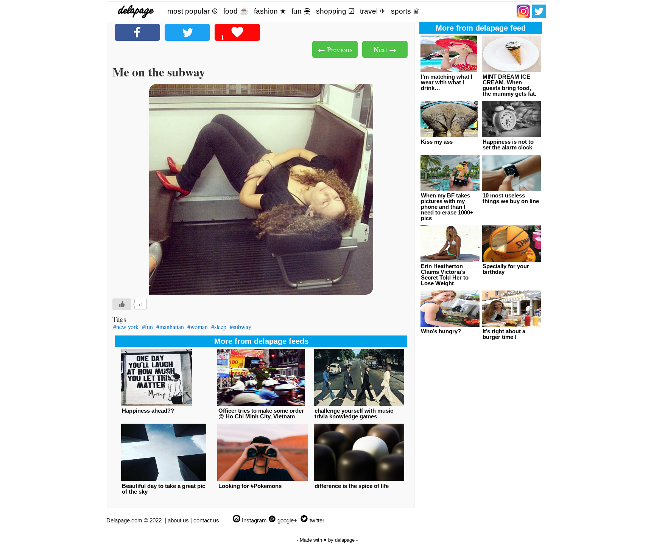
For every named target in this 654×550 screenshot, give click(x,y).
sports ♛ (405, 11)
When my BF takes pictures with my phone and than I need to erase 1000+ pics (447, 206)
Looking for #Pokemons (250, 486)
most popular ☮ (192, 11)
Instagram (254, 520)
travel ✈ (373, 11)
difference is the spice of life (352, 486)
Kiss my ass (437, 141)
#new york (126, 327)
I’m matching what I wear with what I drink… (446, 82)
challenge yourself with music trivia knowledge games (354, 413)
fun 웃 (301, 11)
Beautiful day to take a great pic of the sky (163, 489)
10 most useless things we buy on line (511, 198)
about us (178, 520)
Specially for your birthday (506, 269)
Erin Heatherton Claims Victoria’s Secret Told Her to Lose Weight (445, 274)
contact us (206, 520)
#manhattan (170, 327)
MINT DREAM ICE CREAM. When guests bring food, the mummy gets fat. (509, 85)
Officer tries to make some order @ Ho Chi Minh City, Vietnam (261, 413)
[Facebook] (137, 32)
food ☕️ (236, 11)
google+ (287, 520)
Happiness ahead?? (148, 410)
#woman (197, 327)
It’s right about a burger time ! (504, 334)
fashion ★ (270, 11)
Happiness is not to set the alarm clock (508, 144)
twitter (317, 520)
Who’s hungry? (441, 331)
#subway (240, 327)
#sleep (218, 327)
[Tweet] (187, 32)
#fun (147, 327)
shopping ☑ (335, 11)
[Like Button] (121, 304)
